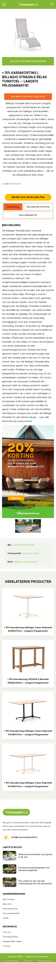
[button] (4, 4)
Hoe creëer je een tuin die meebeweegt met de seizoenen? (35, 882)
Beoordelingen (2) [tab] (28, 215)
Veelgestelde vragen (12, 941)
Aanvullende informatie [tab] (38, 206)
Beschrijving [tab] (13, 206)
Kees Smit (7, 904)
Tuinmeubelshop (10, 909)
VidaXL (6, 918)
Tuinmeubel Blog (10, 937)
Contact (6, 946)
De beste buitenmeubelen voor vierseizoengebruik (34, 869)
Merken (36, 553)
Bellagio (27, 553)
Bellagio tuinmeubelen (26, 561)
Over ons (7, 932)
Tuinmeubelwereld (11, 913)
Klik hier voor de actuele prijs (28, 96)
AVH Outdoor (9, 899)
